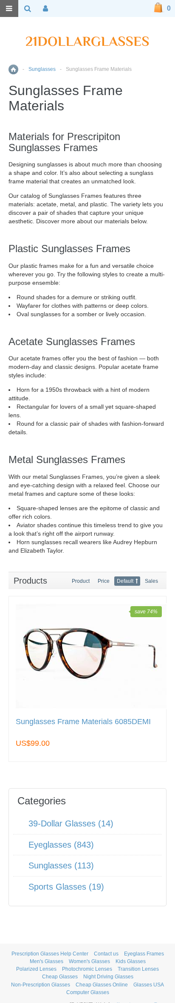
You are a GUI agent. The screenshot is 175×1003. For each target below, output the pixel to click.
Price (104, 581)
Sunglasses (42, 69)
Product (81, 581)
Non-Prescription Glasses (40, 985)
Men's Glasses (46, 961)
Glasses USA (148, 985)
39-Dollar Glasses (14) (70, 823)
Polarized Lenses (36, 969)
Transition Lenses (138, 969)
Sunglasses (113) (61, 865)
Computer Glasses (87, 992)
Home (13, 69)
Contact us (106, 954)
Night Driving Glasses (108, 977)
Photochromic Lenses (87, 969)
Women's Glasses (89, 961)
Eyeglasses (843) (61, 844)
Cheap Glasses (60, 977)
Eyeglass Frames (144, 954)
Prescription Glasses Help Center (49, 954)
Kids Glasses (131, 961)
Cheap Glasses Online (102, 985)
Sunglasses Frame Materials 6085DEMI (83, 722)
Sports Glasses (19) (66, 886)
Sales (151, 581)
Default (125, 581)
